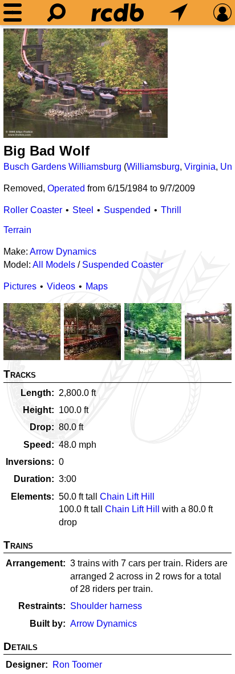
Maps (97, 286)
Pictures (20, 286)
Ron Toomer (77, 664)
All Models (54, 264)
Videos (61, 286)
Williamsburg (153, 166)
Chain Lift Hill (127, 496)
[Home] (117, 12)
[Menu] (12, 12)
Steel (83, 210)
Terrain (17, 230)
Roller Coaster (32, 210)
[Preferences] (222, 12)
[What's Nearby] (178, 12)
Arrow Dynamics (63, 251)
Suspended (127, 210)
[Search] (56, 12)
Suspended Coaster (122, 264)
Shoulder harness (106, 606)
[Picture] (85, 83)
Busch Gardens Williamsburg (62, 166)
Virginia (200, 166)
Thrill (171, 210)
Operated (66, 188)
